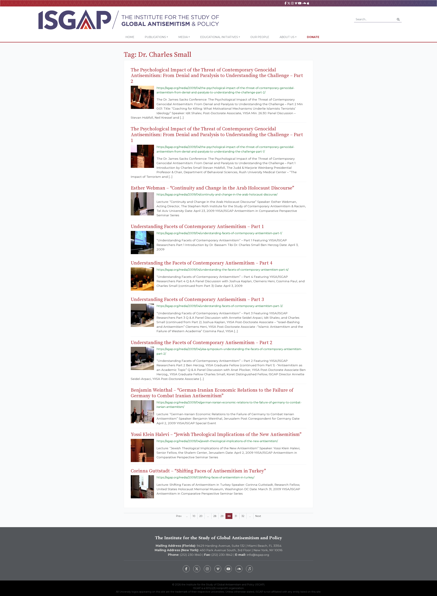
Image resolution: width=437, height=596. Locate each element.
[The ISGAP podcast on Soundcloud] (238, 568)
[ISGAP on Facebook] (285, 3)
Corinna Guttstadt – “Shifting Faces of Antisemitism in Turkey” (198, 471)
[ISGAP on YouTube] (299, 3)
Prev (179, 516)
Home (129, 37)
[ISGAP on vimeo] (296, 3)
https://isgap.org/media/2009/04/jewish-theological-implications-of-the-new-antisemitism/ (217, 441)
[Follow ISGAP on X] (196, 568)
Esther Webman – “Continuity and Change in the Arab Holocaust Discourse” (212, 188)
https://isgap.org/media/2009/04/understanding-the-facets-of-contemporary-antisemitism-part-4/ (222, 269)
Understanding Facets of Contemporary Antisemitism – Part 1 (197, 227)
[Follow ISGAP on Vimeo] (217, 568)
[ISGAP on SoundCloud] (304, 3)
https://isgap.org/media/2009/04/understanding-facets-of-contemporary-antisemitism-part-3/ (220, 306)
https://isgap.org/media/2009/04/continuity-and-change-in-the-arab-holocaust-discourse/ (217, 194)
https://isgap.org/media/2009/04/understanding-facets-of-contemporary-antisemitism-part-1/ (219, 233)
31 (236, 516)
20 (200, 516)
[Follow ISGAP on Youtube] (228, 568)
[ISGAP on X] (288, 3)
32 (243, 516)
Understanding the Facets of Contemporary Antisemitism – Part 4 (201, 263)
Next (258, 516)
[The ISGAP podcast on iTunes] (249, 568)
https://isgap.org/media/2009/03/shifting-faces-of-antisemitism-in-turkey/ (205, 477)
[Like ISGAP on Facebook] (186, 568)
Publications (155, 37)
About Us (287, 37)
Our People (259, 37)
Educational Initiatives (219, 37)
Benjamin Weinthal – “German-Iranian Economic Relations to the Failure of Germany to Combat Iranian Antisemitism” (212, 393)
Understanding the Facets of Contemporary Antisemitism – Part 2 (201, 343)
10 (194, 516)
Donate (313, 37)
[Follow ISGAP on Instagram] (207, 568)
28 (214, 516)
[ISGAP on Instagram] (292, 3)
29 (222, 516)
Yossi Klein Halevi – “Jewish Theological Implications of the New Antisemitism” (216, 434)
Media (183, 37)
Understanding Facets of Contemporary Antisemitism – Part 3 (197, 300)
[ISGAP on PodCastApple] (308, 3)
